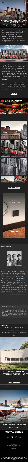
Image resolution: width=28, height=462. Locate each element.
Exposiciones (22, 332)
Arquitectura (19, 327)
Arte (12, 327)
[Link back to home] (14, 433)
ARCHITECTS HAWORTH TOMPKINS (13, 268)
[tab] (7, 328)
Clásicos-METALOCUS (10, 330)
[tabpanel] (14, 360)
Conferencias (6, 332)
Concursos (21, 330)
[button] (2, 360)
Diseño (14, 332)
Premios (7, 327)
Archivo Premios (14, 382)
